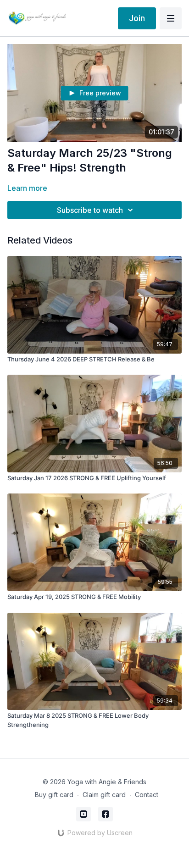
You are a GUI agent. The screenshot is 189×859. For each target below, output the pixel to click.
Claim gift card (104, 794)
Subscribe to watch (90, 210)
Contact (146, 794)
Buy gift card (54, 794)
